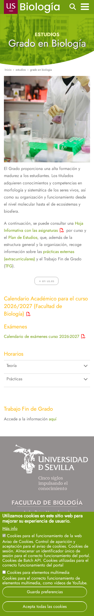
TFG (8, 266)
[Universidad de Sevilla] (50, 472)
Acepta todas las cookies (45, 606)
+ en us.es (46, 280)
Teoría (12, 365)
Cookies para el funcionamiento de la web (44, 536)
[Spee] (35, 259)
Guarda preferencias (45, 592)
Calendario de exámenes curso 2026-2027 (41, 336)
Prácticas (14, 379)
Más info (9, 528)
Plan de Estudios (22, 237)
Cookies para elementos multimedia (38, 572)
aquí (52, 419)
